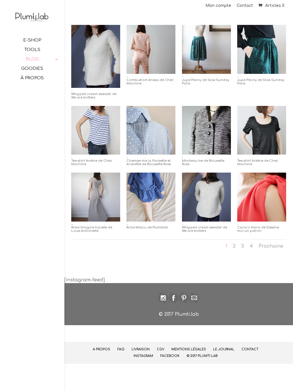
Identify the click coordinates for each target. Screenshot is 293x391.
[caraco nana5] (261, 220)
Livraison (141, 349)
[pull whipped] (95, 86)
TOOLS (32, 50)
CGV (160, 349)
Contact (245, 6)
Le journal (223, 349)
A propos (101, 349)
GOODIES (32, 69)
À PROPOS (32, 78)
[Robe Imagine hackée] (95, 220)
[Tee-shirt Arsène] (95, 153)
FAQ (120, 349)
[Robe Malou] (150, 220)
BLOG (32, 59)
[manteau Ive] (206, 153)
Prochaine (271, 246)
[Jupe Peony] (206, 72)
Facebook (169, 356)
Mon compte (218, 6)
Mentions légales (188, 349)
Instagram (143, 356)
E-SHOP (32, 40)
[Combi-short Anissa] (150, 72)
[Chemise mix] (150, 153)
